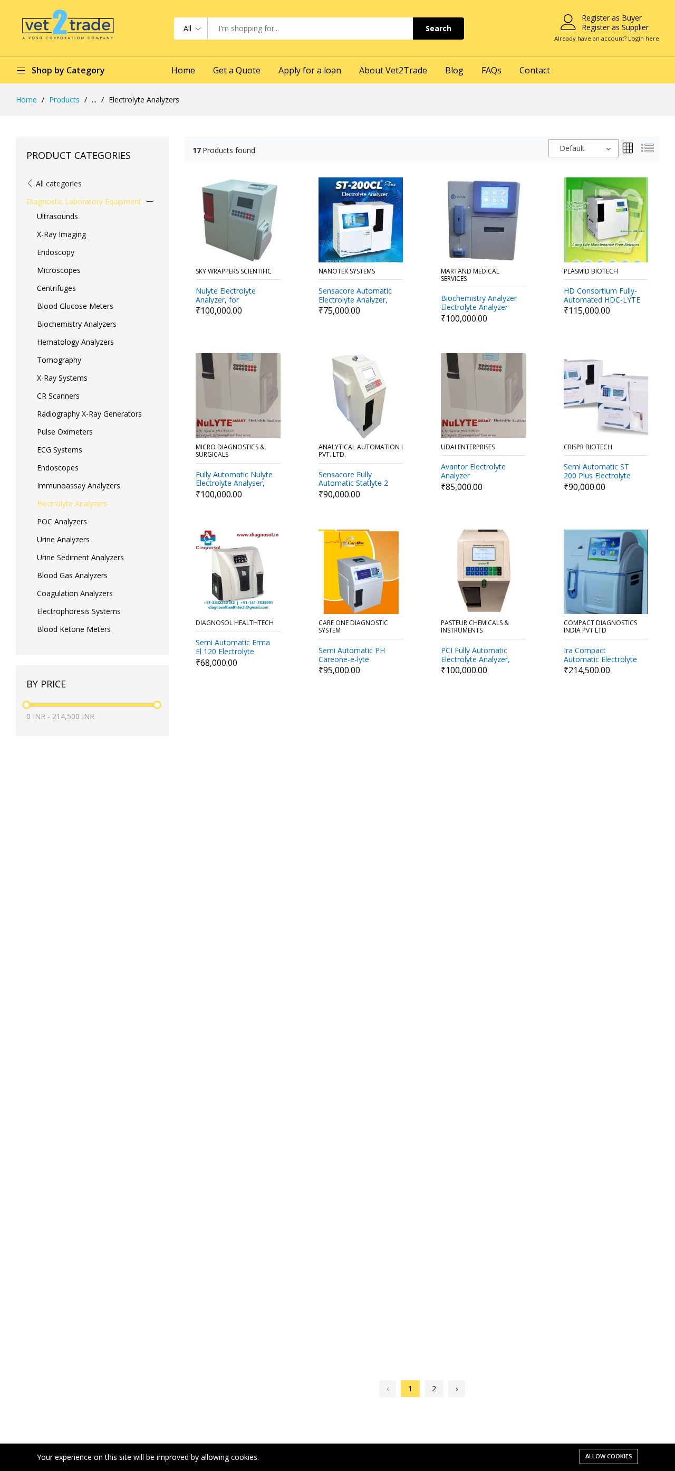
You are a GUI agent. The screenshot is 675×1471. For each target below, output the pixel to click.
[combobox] (583, 148)
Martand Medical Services (470, 275)
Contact (534, 70)
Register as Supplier (615, 27)
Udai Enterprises (468, 447)
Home (183, 70)
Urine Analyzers (63, 539)
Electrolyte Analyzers (72, 503)
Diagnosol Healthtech (235, 623)
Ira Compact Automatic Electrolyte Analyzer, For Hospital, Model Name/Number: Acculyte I (602, 655)
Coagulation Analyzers (75, 593)
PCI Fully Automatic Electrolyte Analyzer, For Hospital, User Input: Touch (475, 655)
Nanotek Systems (347, 272)
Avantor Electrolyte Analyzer (473, 471)
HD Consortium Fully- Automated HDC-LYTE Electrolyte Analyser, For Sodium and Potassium (602, 296)
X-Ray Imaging (61, 234)
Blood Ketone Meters (74, 629)
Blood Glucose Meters (75, 306)
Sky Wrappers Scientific (234, 272)
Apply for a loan (309, 70)
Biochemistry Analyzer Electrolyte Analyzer (479, 303)
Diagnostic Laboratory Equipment (83, 201)
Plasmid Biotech (591, 272)
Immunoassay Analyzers (78, 485)
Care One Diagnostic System (353, 627)
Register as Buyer (612, 18)
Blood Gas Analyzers (72, 575)
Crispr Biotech (588, 447)
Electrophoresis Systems (79, 611)
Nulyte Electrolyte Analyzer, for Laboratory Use (226, 296)
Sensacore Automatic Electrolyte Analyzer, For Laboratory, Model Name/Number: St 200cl (357, 296)
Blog (454, 70)
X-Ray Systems (62, 378)
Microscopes (59, 270)
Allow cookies (608, 1456)
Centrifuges (56, 288)
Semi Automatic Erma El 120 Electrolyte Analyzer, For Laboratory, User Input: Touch (235, 647)
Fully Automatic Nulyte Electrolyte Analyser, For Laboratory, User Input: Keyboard (234, 479)
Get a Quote (237, 70)
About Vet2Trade (393, 70)
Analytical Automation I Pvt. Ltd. (361, 451)
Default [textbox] (572, 148)
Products (64, 100)
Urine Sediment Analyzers (80, 557)
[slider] (26, 705)
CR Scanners (58, 396)
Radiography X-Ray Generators (89, 414)
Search (438, 28)
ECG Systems (59, 450)
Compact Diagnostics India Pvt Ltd (600, 627)
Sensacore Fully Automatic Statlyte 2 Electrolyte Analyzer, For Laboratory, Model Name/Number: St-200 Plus (357, 479)
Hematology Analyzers (75, 342)
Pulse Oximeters (65, 432)
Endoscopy (55, 252)
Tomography (59, 360)
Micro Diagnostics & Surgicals (230, 451)
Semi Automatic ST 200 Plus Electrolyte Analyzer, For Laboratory (597, 471)
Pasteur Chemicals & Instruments (475, 627)
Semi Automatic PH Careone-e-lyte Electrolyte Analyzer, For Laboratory (353, 655)
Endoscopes (58, 468)
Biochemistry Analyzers (77, 324)
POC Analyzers (62, 521)
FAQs (491, 70)
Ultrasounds (57, 216)
